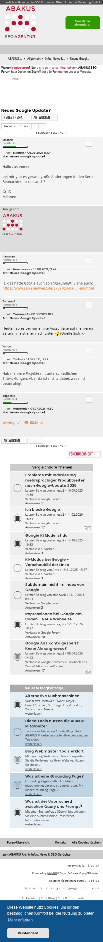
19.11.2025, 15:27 (74, 570)
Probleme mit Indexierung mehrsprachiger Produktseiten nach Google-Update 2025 (55, 480)
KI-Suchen (47, 549)
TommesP (8, 301)
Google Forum (50, 499)
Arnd (55, 570)
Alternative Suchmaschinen (52, 695)
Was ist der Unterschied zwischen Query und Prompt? (53, 804)
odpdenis (8, 395)
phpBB (52, 873)
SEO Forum (42, 2)
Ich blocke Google (42, 509)
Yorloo (6, 346)
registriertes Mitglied (56, 68)
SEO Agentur (28, 898)
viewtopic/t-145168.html (22, 422)
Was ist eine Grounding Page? (54, 776)
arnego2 (58, 490)
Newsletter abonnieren (83, 23)
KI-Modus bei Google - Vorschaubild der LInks (47, 562)
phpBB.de (91, 880)
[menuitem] (99, 49)
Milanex (7, 139)
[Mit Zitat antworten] (89, 144)
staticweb (59, 595)
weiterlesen (33, 713)
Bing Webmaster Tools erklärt (54, 751)
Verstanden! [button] (28, 933)
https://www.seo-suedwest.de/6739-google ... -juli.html (48, 288)
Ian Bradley (90, 865)
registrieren (20, 68)
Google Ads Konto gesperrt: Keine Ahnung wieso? (52, 646)
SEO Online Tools (71, 898)
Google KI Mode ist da (46, 535)
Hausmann (9, 256)
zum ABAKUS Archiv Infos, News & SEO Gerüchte (36, 854)
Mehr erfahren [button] (20, 920)
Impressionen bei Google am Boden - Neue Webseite (53, 616)
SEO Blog (48, 898)
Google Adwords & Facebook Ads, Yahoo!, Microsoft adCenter (56, 664)
